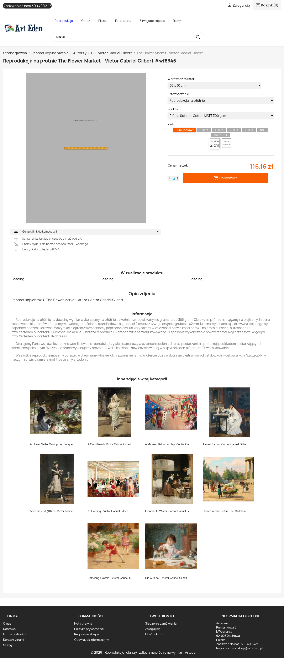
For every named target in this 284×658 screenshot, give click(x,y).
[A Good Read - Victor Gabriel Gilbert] (115, 412)
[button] (174, 178)
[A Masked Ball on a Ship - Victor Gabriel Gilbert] (172, 412)
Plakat (102, 21)
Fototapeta (123, 21)
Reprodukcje (64, 21)
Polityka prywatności (89, 629)
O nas (7, 623)
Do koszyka (225, 178)
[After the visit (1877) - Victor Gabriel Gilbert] (57, 479)
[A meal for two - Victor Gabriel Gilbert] (230, 412)
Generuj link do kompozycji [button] (35, 231)
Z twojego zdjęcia (152, 21)
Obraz (85, 21)
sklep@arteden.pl (250, 648)
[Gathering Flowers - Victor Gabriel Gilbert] (115, 546)
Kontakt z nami (13, 640)
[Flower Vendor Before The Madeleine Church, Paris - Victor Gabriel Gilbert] (230, 479)
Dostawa (9, 629)
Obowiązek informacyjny (91, 640)
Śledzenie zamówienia (161, 623)
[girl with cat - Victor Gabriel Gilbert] (172, 546)
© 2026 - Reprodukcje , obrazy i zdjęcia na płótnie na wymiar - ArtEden (144, 652)
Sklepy (7, 645)
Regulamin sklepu (86, 634)
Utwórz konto (154, 634)
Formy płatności (14, 634)
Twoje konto (161, 616)
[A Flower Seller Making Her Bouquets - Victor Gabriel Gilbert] (57, 412)
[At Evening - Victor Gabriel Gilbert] (115, 479)
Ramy (177, 21)
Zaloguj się (153, 629)
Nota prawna (83, 623)
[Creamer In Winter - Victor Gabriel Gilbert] (172, 479)
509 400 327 (41, 6)
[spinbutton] (169, 178)
